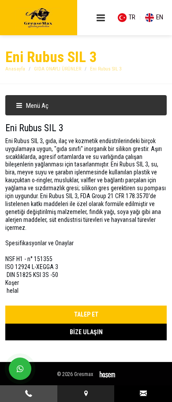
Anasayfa (15, 69)
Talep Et (86, 314)
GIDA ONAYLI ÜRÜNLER (57, 69)
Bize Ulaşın (86, 332)
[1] (100, 17)
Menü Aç (37, 106)
